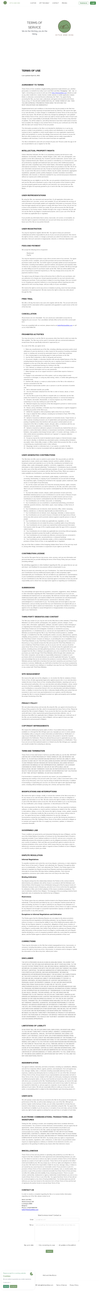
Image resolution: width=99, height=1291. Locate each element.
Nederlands (83, 3)
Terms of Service (61, 1285)
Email (31, 1219)
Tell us (31, 1225)
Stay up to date (28, 1245)
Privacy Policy (74, 1285)
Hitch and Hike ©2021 (49, 1275)
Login (93, 3)
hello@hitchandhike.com (45, 1285)
